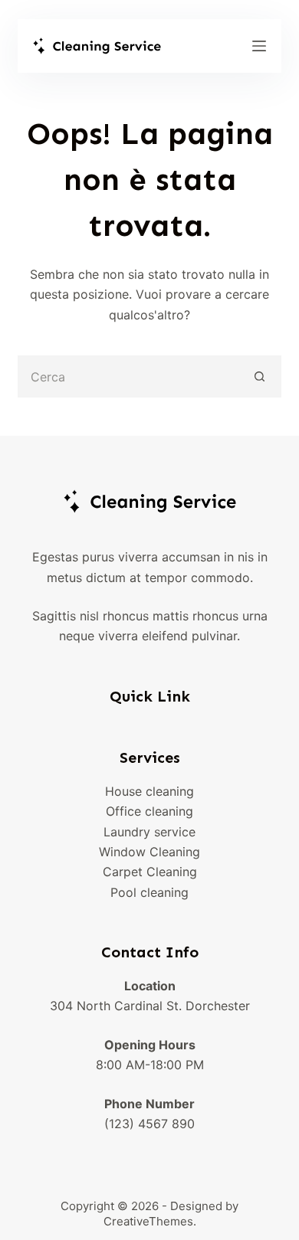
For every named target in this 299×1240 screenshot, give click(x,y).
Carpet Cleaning (150, 871)
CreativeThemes (148, 1221)
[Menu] (259, 46)
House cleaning (149, 791)
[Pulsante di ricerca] (260, 376)
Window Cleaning (149, 851)
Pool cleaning (149, 892)
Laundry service (150, 831)
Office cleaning (149, 811)
